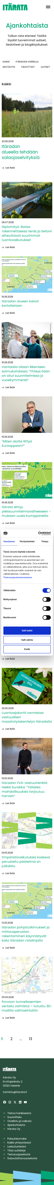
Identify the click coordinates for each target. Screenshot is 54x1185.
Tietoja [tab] (44, 541)
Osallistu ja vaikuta (19, 1121)
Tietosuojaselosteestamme (17, 577)
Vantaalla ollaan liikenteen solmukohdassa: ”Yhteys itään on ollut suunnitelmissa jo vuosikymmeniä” (26, 373)
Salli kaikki (27, 630)
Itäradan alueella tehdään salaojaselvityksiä (22, 152)
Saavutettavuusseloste (22, 1158)
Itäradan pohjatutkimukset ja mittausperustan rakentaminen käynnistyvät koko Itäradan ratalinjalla (26, 934)
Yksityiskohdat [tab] (26, 541)
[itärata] (15, 6)
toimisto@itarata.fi (15, 1092)
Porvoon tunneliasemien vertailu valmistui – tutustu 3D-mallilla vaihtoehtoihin (27, 1006)
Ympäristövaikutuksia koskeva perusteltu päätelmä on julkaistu (26, 861)
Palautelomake (16, 1138)
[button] (48, 6)
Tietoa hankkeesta (19, 1113)
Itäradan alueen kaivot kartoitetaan (20, 303)
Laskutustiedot (16, 1146)
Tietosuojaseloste (18, 1154)
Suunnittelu (14, 1117)
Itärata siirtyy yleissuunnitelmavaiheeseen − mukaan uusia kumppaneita (26, 511)
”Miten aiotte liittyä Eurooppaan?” (17, 443)
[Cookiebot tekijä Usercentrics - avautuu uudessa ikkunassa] (38, 533)
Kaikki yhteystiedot (19, 1142)
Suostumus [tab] (9, 541)
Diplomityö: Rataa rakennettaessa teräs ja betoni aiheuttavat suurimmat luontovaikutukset (27, 233)
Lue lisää (10, 167)
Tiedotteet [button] (28, 67)
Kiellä (27, 649)
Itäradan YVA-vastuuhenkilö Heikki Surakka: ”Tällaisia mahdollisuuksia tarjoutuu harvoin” (24, 789)
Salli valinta (27, 640)
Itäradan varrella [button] (27, 61)
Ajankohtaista (16, 1125)
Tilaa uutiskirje (16, 1150)
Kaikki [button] (6, 61)
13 (30, 1038)
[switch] (46, 599)
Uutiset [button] (45, 67)
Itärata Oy (13, 1129)
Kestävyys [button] (9, 67)
